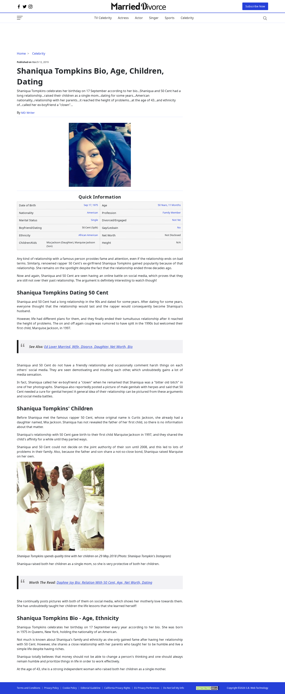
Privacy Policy (51, 688)
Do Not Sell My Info (173, 688)
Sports (169, 18)
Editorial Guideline (90, 688)
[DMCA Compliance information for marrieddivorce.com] (207, 688)
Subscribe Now (255, 6)
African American (88, 235)
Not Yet (176, 220)
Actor (139, 18)
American (92, 212)
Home (21, 53)
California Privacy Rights (117, 688)
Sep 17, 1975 (91, 205)
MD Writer (28, 113)
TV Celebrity (103, 18)
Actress (123, 18)
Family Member (172, 212)
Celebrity (187, 18)
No (179, 227)
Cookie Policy (70, 688)
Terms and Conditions (28, 688)
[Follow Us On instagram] (30, 6)
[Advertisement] (48, 30)
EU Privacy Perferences (146, 688)
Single (94, 220)
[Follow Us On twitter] (25, 6)
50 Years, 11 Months (169, 205)
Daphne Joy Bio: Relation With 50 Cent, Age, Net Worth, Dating (104, 582)
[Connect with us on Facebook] (19, 6)
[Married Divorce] (138, 6)
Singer (154, 18)
